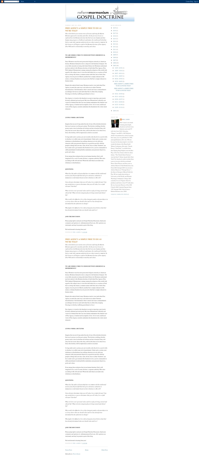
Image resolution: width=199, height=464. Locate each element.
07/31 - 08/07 (119, 76)
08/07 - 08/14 (119, 73)
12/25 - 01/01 (119, 68)
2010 (114, 52)
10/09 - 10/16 (119, 71)
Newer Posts (68, 450)
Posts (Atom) (76, 454)
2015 (114, 39)
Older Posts (104, 450)
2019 (114, 28)
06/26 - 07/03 (119, 79)
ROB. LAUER (126, 119)
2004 (114, 111)
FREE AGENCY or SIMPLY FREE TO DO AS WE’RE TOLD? (83, 29)
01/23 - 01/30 (119, 104)
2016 (114, 36)
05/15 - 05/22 (119, 96)
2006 (114, 63)
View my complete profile (120, 194)
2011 (114, 49)
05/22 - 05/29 (119, 94)
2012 (114, 47)
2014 (114, 41)
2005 (114, 65)
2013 (114, 44)
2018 (114, 30)
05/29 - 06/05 (119, 81)
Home (86, 450)
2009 (114, 55)
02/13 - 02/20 (119, 102)
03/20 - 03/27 (119, 99)
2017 (114, 33)
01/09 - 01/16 (119, 107)
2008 (114, 57)
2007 (114, 60)
